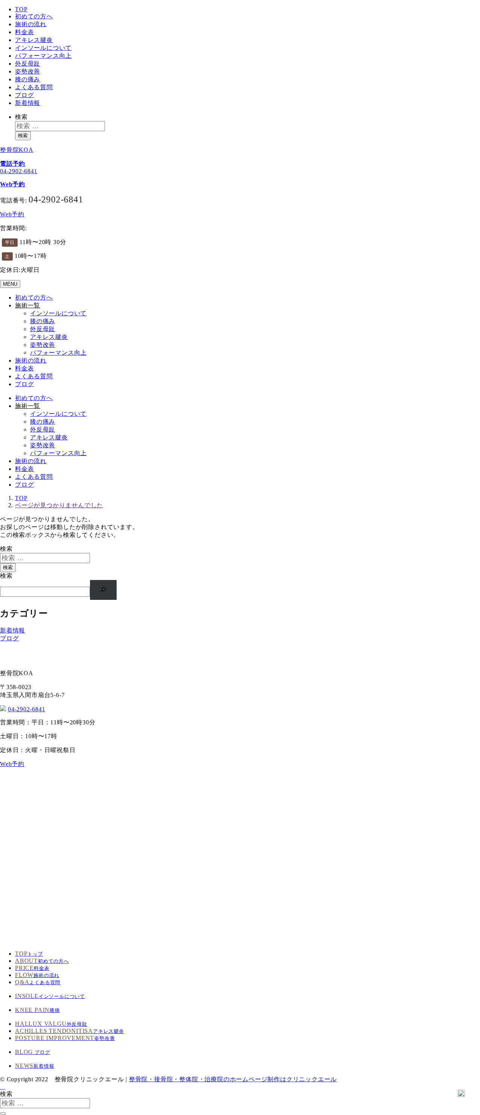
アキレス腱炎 (34, 40)
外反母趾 (27, 63)
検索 (21, 117)
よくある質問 (34, 87)
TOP (21, 9)
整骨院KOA (16, 150)
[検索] (103, 590)
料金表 (24, 32)
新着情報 (27, 103)
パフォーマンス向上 (43, 55)
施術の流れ (30, 24)
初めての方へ (34, 16)
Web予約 (12, 214)
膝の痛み (27, 79)
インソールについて (43, 48)
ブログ (24, 95)
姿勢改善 (27, 71)
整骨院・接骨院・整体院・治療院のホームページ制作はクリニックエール (233, 1079)
